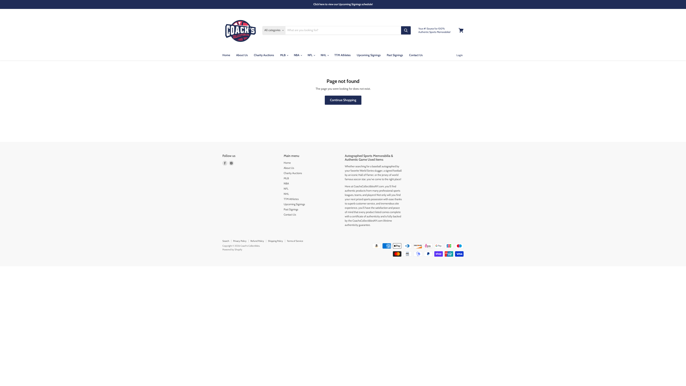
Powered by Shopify (232, 249)
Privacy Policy (240, 240)
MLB (283, 55)
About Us (242, 55)
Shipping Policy (275, 240)
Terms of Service (295, 240)
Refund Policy (257, 240)
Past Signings (395, 55)
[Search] (406, 30)
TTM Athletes (342, 55)
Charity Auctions (264, 55)
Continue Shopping (343, 100)
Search (225, 240)
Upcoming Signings (369, 55)
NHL (324, 55)
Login (459, 55)
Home (226, 55)
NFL (310, 55)
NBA (297, 55)
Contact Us (416, 55)
